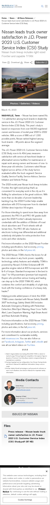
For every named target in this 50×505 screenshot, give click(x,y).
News (12, 18)
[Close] (47, 471)
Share (26, 62)
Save (4, 62)
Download (15, 62)
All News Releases (25, 18)
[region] (25, 486)
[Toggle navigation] (46, 6)
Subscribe (40, 62)
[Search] (42, 6)
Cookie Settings (25, 500)
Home (4, 18)
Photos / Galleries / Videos (25, 103)
